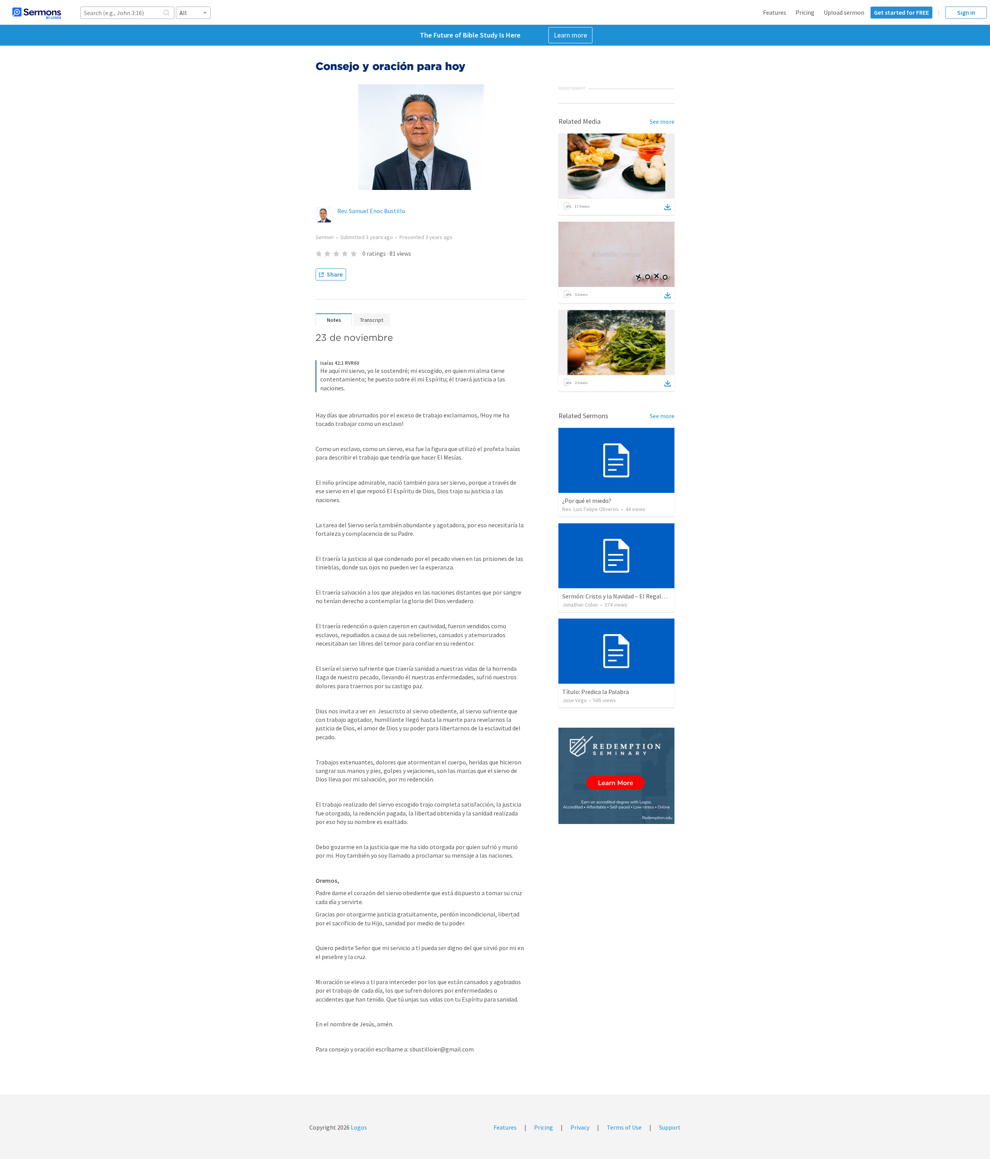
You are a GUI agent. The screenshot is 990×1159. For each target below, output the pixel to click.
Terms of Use (624, 1127)
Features (774, 12)
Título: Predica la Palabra (595, 692)
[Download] (667, 207)
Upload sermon (844, 12)
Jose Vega (574, 700)
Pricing (804, 12)
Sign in (966, 12)
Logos (358, 1127)
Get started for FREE (901, 12)
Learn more (570, 35)
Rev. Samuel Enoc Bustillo (371, 211)
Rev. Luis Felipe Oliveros (590, 509)
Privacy (579, 1127)
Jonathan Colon (580, 604)
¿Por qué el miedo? (586, 500)
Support (670, 1127)
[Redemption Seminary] (616, 776)
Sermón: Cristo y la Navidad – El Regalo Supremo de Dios (636, 596)
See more (662, 121)
